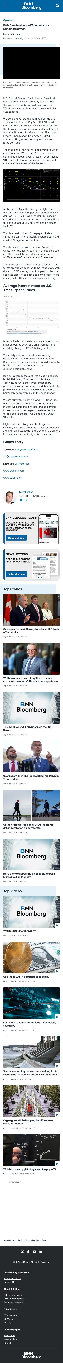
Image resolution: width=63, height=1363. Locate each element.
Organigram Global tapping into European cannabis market (28, 1122)
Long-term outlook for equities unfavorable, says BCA (29, 1024)
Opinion (8, 20)
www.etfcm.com (12, 477)
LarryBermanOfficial (26, 449)
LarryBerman (22, 463)
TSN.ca (7, 1322)
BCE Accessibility (12, 1278)
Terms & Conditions (13, 1302)
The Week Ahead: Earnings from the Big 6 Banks (28, 728)
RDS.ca (7, 1343)
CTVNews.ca (10, 1315)
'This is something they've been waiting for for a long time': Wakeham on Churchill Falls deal (31, 1073)
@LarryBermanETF (17, 456)
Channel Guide (32, 1240)
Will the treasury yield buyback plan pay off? (29, 1169)
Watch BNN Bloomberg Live (19, 930)
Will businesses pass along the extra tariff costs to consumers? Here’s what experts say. (31, 679)
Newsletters (10, 1240)
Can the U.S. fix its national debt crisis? (26, 976)
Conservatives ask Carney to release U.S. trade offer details (31, 631)
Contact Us (9, 1282)
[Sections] (5, 6)
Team (44, 1240)
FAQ (20, 1240)
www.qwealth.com (13, 470)
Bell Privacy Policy (13, 1295)
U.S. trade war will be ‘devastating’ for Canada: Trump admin (31, 777)
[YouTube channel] (34, 1251)
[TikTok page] (28, 1251)
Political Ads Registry (14, 1298)
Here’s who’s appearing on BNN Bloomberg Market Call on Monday (29, 875)
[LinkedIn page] (41, 1251)
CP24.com (9, 1319)
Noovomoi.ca (10, 1339)
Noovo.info (9, 1335)
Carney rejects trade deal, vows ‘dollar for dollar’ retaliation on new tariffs (28, 826)
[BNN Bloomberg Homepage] (31, 6)
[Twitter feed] (22, 1251)
